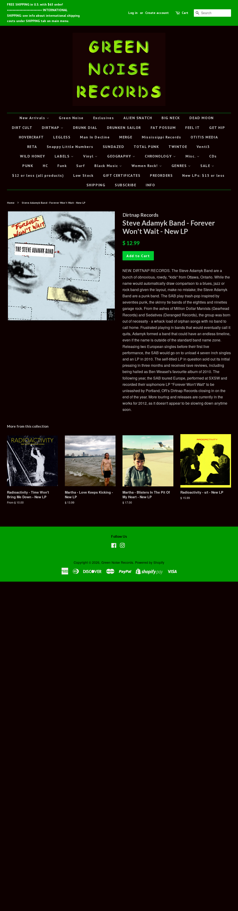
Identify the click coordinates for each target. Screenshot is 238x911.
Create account (157, 13)
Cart (185, 13)
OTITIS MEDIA (204, 137)
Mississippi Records (161, 137)
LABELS (63, 156)
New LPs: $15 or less (203, 175)
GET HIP (217, 127)
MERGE (125, 137)
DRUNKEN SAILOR (124, 127)
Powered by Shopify (149, 562)
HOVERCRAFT (31, 137)
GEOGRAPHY (119, 156)
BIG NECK (171, 117)
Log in (133, 13)
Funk (62, 165)
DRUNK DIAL (85, 127)
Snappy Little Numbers (70, 146)
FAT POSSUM (163, 127)
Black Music (106, 165)
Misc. (191, 156)
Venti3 (203, 146)
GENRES (180, 165)
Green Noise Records (117, 562)
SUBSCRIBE (125, 185)
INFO (150, 185)
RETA (32, 146)
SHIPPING (96, 185)
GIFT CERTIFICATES (121, 175)
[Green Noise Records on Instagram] (122, 546)
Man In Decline (95, 137)
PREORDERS (161, 175)
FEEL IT (192, 127)
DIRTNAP (51, 127)
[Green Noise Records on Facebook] (113, 546)
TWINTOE (178, 146)
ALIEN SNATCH (137, 117)
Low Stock (83, 175)
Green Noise (71, 117)
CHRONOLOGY (159, 156)
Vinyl (89, 156)
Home (10, 202)
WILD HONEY (32, 156)
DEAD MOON (201, 117)
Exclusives (103, 117)
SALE (206, 165)
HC (45, 165)
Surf (80, 165)
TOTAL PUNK (146, 146)
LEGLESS (61, 137)
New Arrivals (33, 117)
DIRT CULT (22, 127)
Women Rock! (145, 165)
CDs (213, 156)
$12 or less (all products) (38, 175)
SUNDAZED (113, 146)
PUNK (27, 165)
